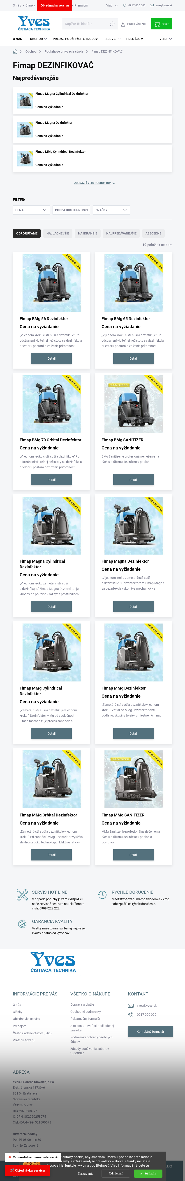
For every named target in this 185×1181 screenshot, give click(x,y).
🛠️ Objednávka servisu (27, 1170)
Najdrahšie (87, 233)
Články (30, 5)
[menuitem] (19, 39)
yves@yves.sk (147, 1005)
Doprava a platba (82, 1004)
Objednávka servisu (55, 5)
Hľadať (112, 24)
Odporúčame (26, 233)
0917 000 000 (146, 1014)
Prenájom (81, 5)
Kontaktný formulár (150, 1031)
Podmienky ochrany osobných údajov (91, 1039)
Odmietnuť (116, 1173)
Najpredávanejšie (121, 233)
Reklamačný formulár (85, 1018)
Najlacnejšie (57, 233)
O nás (17, 5)
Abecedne (153, 233)
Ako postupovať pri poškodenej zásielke (92, 1028)
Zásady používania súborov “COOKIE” (89, 1051)
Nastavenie (85, 1173)
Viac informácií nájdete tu (130, 1165)
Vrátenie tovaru (24, 1040)
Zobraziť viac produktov (92, 183)
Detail (52, 358)
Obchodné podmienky (85, 1011)
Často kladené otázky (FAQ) (32, 1033)
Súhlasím (150, 1173)
